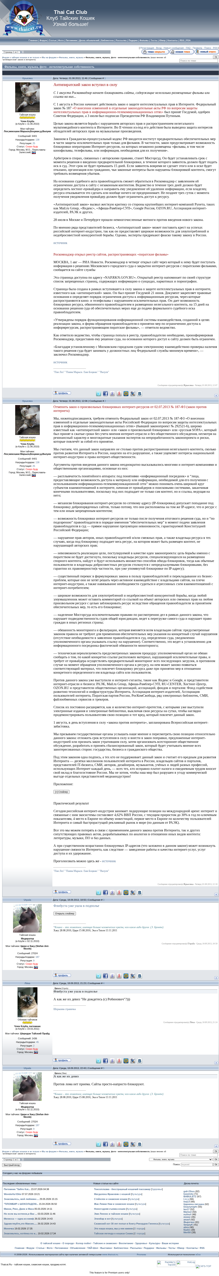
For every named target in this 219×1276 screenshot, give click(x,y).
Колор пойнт (83, 1243)
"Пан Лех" (59, 372)
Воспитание (126, 1243)
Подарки (149, 1248)
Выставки (106, 1248)
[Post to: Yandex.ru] (119, 393)
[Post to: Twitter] (98, 393)
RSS (215, 48)
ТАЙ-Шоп (92, 1248)
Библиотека (121, 1248)
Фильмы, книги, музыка (71, 57)
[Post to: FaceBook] (105, 393)
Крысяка (27, 78)
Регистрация (147, 48)
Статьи (40, 1248)
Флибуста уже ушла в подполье (76, 906)
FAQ (188, 48)
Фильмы (161, 1248)
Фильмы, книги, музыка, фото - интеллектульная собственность (118, 57)
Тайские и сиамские (105, 1243)
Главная (19, 1248)
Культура (137, 1194)
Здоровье (157, 1189)
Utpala (27, 900)
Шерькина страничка (64, 1009)
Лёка (27, 983)
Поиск (207, 48)
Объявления (77, 1248)
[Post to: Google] (112, 393)
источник (60, 243)
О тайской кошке (50, 1243)
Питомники (61, 1248)
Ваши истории (170, 1243)
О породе (139, 1228)
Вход (158, 48)
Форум (30, 1248)
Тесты (171, 1248)
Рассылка (136, 1248)
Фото (50, 1248)
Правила (197, 48)
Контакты (192, 1248)
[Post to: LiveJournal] (132, 393)
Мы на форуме (49, 57)
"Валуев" (104, 372)
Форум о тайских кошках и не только (21, 57)
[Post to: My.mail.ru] (126, 393)
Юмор (180, 1248)
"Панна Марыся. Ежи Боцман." (82, 372)
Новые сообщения (174, 48)
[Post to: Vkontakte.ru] (139, 393)
